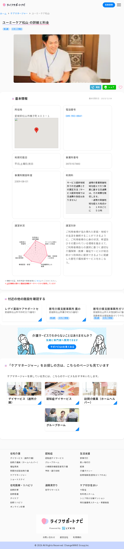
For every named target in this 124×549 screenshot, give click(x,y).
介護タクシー (86, 471)
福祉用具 (14, 467)
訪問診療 (14, 490)
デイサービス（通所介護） (22, 458)
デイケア (14, 498)
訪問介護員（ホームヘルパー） (24, 462)
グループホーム (52, 462)
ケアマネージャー (18, 475)
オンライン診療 (17, 507)
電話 (98, 87)
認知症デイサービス (54, 458)
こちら (37, 281)
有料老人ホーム (87, 494)
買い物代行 (85, 462)
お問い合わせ (49, 537)
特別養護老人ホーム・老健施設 (94, 502)
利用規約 (77, 537)
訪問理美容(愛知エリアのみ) (93, 475)
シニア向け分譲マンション (92, 498)
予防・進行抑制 (52, 471)
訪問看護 (14, 494)
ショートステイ (17, 479)
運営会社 (64, 537)
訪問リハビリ (16, 502)
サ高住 (83, 490)
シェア (111, 87)
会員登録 (109, 5)
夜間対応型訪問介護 (19, 471)
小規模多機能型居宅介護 (56, 467)
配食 (82, 467)
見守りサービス (52, 490)
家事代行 (84, 458)
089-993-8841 (74, 116)
